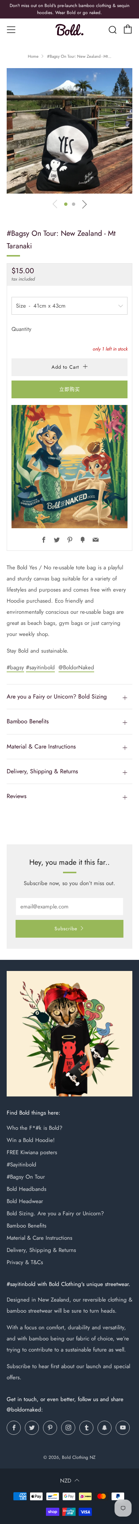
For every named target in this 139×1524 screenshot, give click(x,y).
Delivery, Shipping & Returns (41, 1250)
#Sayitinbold (21, 1164)
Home (33, 56)
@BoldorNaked (76, 667)
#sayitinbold (40, 667)
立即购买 (69, 389)
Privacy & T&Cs (25, 1262)
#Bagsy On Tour (26, 1177)
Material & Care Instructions (39, 1238)
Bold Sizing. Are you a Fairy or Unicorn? (55, 1213)
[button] (65, 204)
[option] (69, 131)
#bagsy (15, 667)
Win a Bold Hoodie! (31, 1140)
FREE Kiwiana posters (32, 1152)
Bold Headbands (26, 1189)
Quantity (21, 329)
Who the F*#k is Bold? (34, 1128)
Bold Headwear (25, 1201)
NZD (65, 1481)
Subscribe (65, 928)
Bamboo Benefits (26, 1226)
